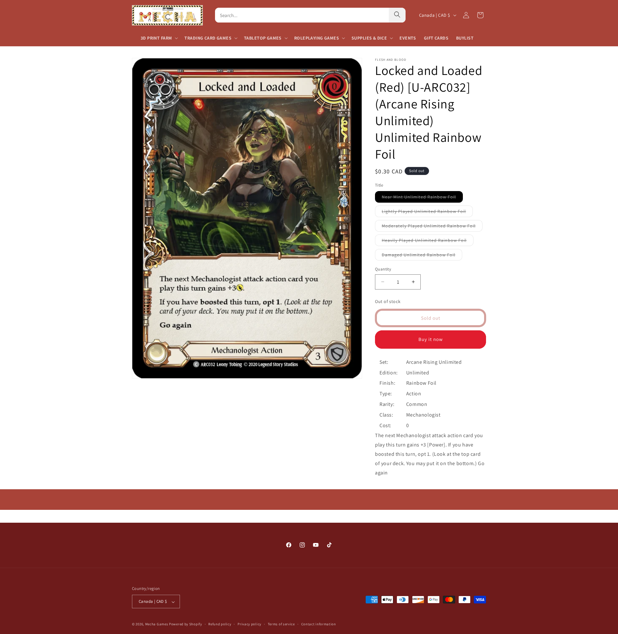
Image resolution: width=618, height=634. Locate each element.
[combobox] (302, 15)
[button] (159, 38)
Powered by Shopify (185, 624)
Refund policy (219, 624)
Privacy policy (249, 624)
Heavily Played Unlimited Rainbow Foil (427, 241)
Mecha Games (156, 624)
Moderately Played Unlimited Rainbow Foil (432, 227)
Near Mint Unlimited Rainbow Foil (422, 198)
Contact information (318, 624)
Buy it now (430, 339)
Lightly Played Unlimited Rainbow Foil (427, 212)
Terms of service (281, 624)
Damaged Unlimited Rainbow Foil (422, 256)
